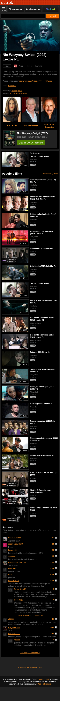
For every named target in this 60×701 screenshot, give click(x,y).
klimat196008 (13, 581)
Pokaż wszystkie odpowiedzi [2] (30, 615)
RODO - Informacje (43, 684)
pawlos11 (12, 568)
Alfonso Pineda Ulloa (18, 93)
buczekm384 (13, 550)
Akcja (21, 66)
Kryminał (38, 66)
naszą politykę (44, 679)
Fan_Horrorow (14, 628)
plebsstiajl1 (18, 600)
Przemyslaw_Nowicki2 (17, 562)
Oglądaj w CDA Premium (31, 142)
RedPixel (12, 86)
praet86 (17, 640)
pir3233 (11, 619)
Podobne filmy (12, 173)
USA (20, 91)
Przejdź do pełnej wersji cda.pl (30, 667)
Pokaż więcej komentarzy (30, 653)
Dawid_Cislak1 (20, 589)
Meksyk (14, 91)
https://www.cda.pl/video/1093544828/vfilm (35, 81)
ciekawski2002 (14, 634)
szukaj (53, 16)
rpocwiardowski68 (15, 544)
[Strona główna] (7, 3)
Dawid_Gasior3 (14, 538)
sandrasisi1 (12, 556)
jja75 (10, 575)
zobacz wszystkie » (50, 174)
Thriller (29, 66)
